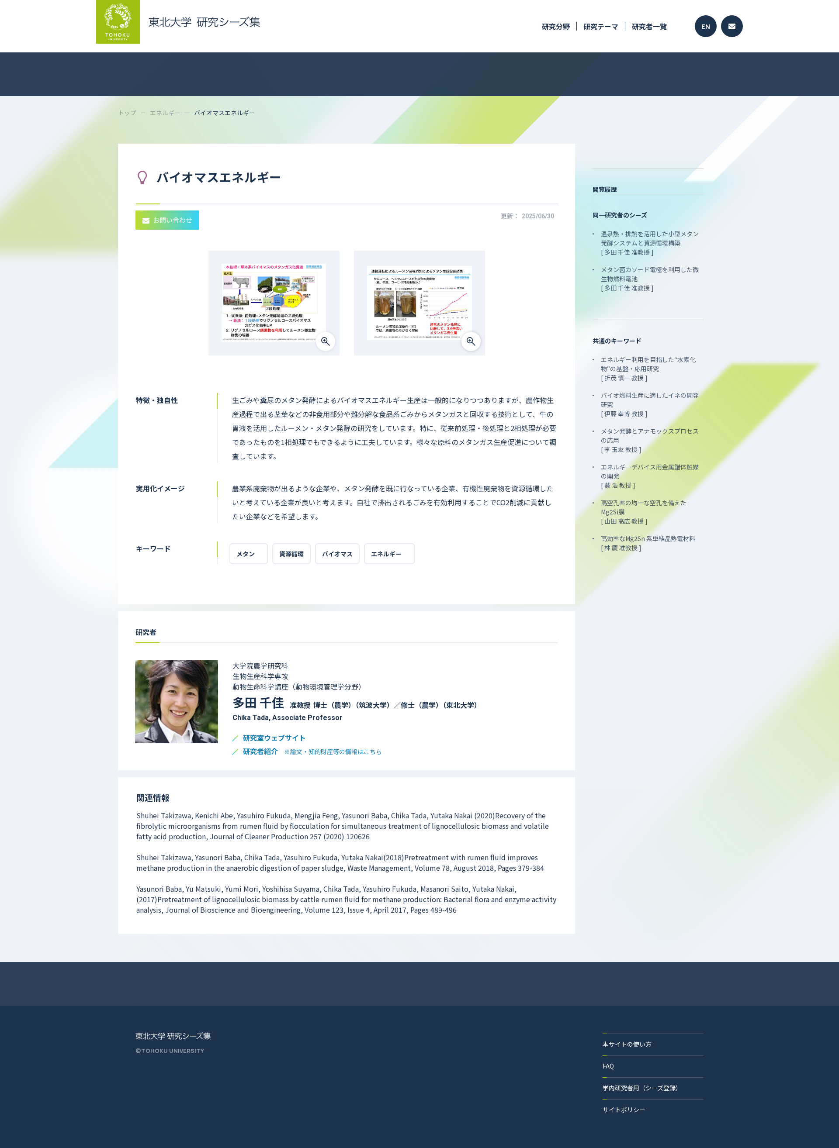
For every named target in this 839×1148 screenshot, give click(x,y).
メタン (248, 553)
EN (705, 26)
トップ (127, 112)
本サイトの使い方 (627, 1044)
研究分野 (556, 26)
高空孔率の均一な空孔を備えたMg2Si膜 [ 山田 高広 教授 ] (643, 511)
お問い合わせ (172, 219)
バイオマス (337, 553)
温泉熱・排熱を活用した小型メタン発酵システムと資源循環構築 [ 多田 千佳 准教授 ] (650, 242)
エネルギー (165, 112)
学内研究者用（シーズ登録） (642, 1087)
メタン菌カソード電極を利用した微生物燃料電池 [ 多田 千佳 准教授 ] (650, 278)
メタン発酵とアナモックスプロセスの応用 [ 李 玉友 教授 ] (650, 440)
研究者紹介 (312, 752)
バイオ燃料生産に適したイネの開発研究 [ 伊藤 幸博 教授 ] (650, 404)
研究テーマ (600, 26)
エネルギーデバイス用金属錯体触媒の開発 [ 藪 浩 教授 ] (650, 476)
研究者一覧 (649, 26)
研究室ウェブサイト (274, 738)
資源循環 (291, 553)
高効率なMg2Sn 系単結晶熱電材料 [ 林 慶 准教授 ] (648, 543)
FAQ (608, 1066)
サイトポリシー (624, 1109)
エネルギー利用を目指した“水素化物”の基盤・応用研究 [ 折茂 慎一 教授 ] (648, 368)
